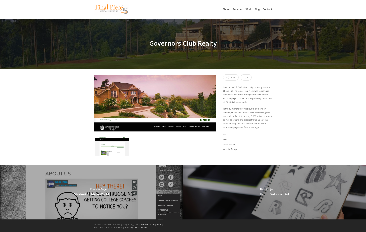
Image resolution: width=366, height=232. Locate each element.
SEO (102, 227)
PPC (96, 227)
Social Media (141, 227)
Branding (129, 227)
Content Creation (114, 227)
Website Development (151, 224)
